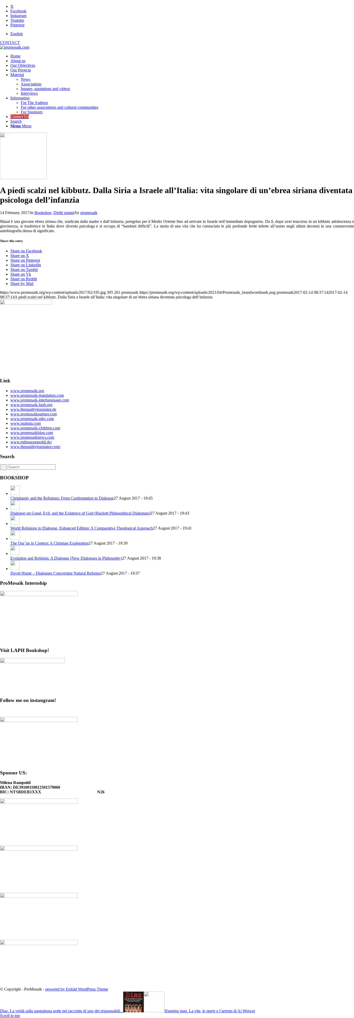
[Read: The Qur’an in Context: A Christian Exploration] (15, 538)
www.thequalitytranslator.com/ (35, 446)
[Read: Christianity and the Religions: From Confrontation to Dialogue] (15, 493)
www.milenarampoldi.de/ (31, 442)
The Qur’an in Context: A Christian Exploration (49, 543)
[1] (23, 177)
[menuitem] (182, 34)
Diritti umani (63, 212)
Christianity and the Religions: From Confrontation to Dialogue (62, 498)
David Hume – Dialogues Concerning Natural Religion (55, 573)
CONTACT (10, 42)
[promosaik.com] (14, 47)
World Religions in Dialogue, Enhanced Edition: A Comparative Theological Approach (81, 528)
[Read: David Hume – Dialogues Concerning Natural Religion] (15, 568)
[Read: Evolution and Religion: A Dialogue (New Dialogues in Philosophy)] (15, 553)
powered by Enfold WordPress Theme (76, 989)
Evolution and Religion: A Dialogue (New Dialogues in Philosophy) (66, 558)
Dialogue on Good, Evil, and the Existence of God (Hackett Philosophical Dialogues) (80, 513)
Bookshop (42, 212)
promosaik (88, 212)
